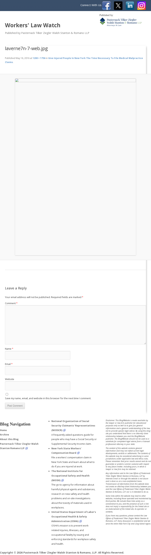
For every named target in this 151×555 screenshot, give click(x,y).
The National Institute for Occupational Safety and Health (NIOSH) (70, 476)
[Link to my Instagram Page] (141, 9)
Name (9, 348)
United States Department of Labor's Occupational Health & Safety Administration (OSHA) (73, 516)
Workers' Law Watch (32, 25)
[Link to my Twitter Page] (118, 9)
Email (9, 364)
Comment (11, 303)
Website (9, 379)
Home (3, 430)
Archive (4, 434)
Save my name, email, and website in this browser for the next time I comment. (48, 398)
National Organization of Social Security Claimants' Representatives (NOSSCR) (73, 426)
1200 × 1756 (39, 58)
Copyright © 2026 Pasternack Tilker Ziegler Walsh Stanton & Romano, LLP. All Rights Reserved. (62, 552)
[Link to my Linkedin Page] (130, 9)
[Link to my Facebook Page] (106, 9)
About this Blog (9, 439)
